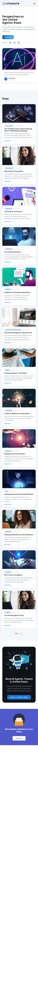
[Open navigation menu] (34, 3)
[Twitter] (14, 42)
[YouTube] (18, 42)
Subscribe (8, 37)
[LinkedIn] (10, 42)
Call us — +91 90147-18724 (19, 697)
